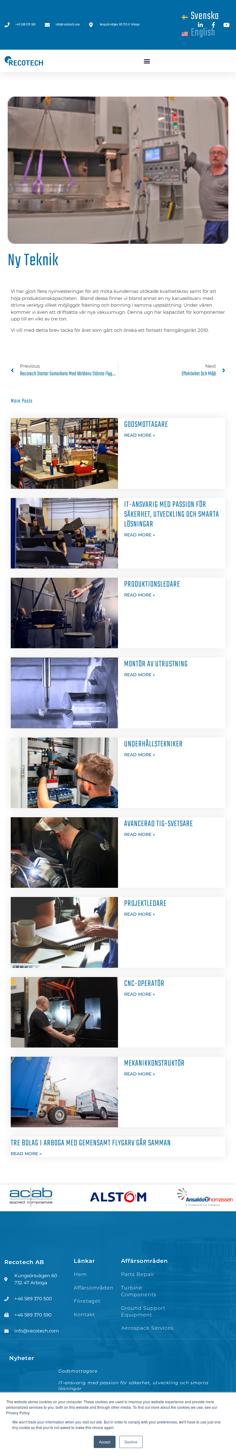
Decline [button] (130, 1441)
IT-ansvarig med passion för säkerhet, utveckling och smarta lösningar (171, 514)
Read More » (139, 435)
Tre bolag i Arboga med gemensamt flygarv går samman (91, 1143)
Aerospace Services (147, 1328)
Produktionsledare (152, 584)
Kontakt (84, 1314)
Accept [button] (104, 1441)
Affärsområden (94, 1288)
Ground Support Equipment (143, 1311)
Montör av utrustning (156, 664)
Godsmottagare (146, 424)
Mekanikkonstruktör (154, 1063)
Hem (80, 1274)
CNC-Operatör (144, 983)
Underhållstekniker (153, 744)
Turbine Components (138, 1291)
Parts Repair (137, 1274)
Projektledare (147, 903)
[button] (147, 61)
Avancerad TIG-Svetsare (158, 824)
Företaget (87, 1301)
